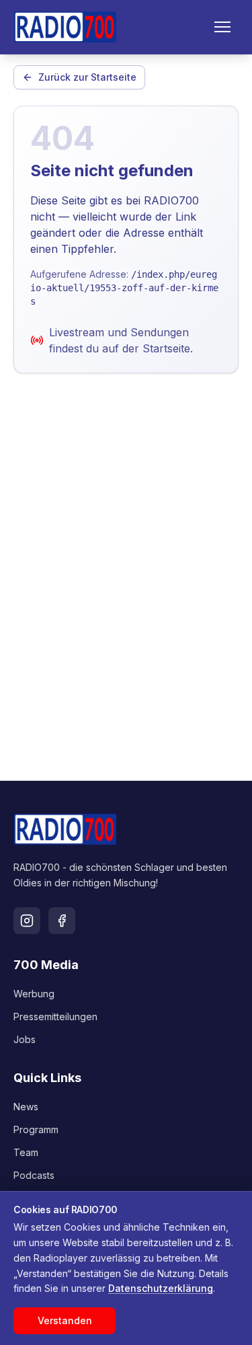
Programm (35, 1129)
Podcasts (33, 1175)
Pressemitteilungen (55, 1016)
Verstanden (65, 1320)
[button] (222, 27)
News (25, 1106)
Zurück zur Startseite (87, 77)
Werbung (33, 993)
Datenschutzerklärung (160, 1288)
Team (25, 1152)
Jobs (24, 1039)
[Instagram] (26, 920)
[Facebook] (61, 920)
